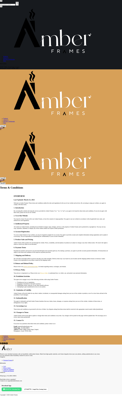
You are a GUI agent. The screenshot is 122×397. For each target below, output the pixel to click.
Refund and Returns (8, 371)
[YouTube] (7, 343)
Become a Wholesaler (9, 121)
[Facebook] (1, 343)
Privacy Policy (7, 368)
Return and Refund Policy (30, 266)
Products (5, 118)
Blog (4, 123)
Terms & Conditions (8, 369)
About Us (5, 120)
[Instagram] (5, 343)
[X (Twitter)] (3, 343)
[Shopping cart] (0, 129)
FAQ (4, 366)
